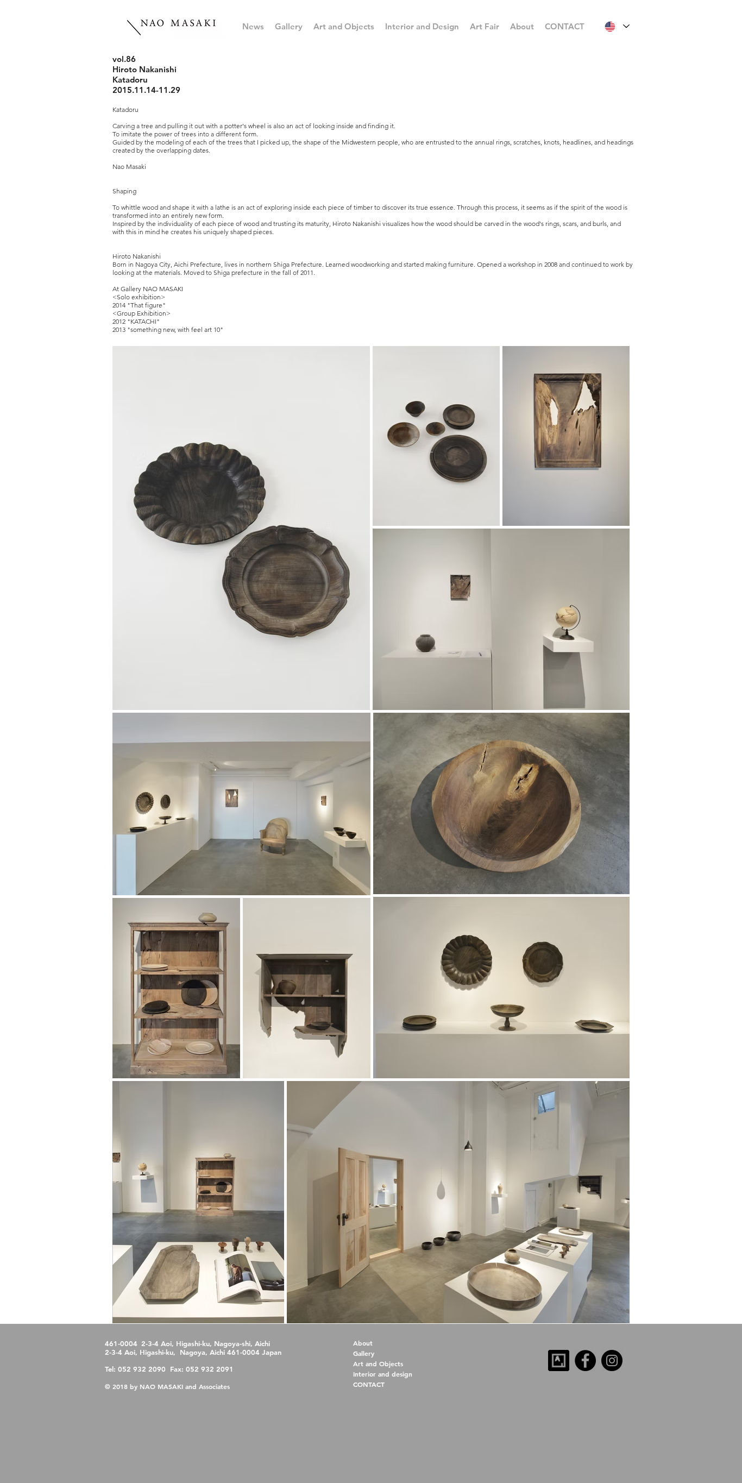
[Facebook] (585, 1360)
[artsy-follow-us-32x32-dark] (558, 1360)
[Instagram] (611, 1360)
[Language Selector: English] (616, 26)
